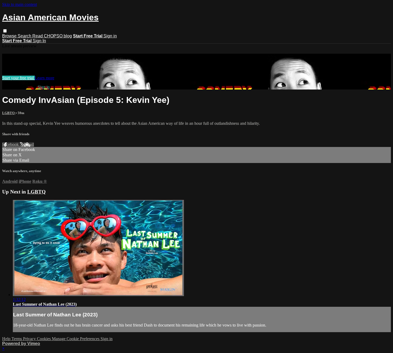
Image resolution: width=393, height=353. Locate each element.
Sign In (39, 40)
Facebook (11, 144)
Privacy (30, 338)
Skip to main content (19, 4)
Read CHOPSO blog (52, 36)
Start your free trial (18, 78)
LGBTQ (9, 113)
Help (6, 338)
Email (29, 144)
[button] (5, 31)
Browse (10, 36)
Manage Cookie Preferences (76, 338)
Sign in (110, 36)
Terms (17, 338)
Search (25, 36)
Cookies (44, 338)
